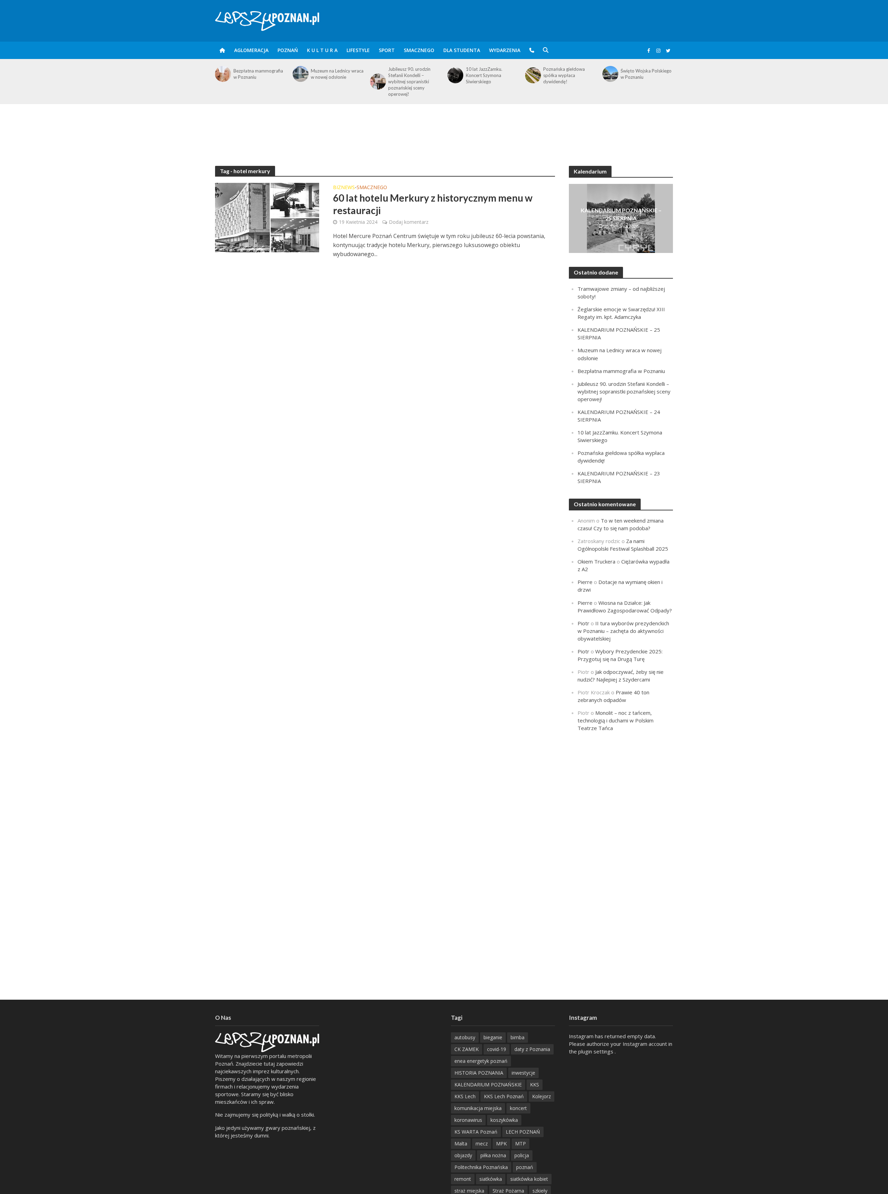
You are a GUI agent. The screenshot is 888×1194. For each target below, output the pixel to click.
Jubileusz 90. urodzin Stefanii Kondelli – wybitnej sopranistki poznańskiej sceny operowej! (409, 81)
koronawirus (468, 1120)
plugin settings (596, 1051)
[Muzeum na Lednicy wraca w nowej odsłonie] (299, 74)
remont (462, 1179)
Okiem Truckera (596, 561)
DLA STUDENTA (461, 50)
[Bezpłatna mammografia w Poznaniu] (222, 74)
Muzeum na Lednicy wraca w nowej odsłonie (337, 74)
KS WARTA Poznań (475, 1131)
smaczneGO (419, 50)
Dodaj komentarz (408, 222)
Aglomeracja (251, 50)
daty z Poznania (532, 1049)
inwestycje (523, 1072)
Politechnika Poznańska (481, 1167)
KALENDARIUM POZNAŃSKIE (488, 1084)
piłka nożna (493, 1155)
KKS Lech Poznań (504, 1096)
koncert (518, 1108)
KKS (534, 1084)
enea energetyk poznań (480, 1061)
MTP (520, 1143)
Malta (460, 1143)
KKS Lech (465, 1096)
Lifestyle (358, 50)
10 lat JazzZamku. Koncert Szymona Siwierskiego (484, 75)
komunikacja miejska (478, 1108)
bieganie (493, 1037)
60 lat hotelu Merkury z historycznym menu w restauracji (432, 204)
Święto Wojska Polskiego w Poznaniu (646, 74)
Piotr (583, 623)
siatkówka (490, 1179)
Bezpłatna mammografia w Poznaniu (258, 74)
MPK (501, 1143)
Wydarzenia (504, 50)
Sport (387, 50)
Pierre (585, 581)
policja (521, 1155)
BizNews (344, 187)
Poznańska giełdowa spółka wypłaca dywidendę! (564, 75)
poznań (524, 1167)
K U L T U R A (322, 50)
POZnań (288, 50)
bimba (517, 1037)
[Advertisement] (444, 126)
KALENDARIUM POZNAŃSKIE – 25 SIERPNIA (621, 214)
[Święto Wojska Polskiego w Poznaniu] (610, 74)
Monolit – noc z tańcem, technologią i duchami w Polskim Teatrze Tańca (616, 720)
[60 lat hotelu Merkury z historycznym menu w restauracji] (267, 217)
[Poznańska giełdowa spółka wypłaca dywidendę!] (532, 75)
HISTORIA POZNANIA (478, 1072)
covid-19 (496, 1049)
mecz (482, 1143)
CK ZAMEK (466, 1049)
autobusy (464, 1037)
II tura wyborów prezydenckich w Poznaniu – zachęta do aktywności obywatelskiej (623, 631)
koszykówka (504, 1120)
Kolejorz (541, 1096)
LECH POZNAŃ (523, 1131)
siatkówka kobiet (529, 1179)
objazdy (463, 1155)
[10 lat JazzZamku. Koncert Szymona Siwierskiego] (454, 75)
